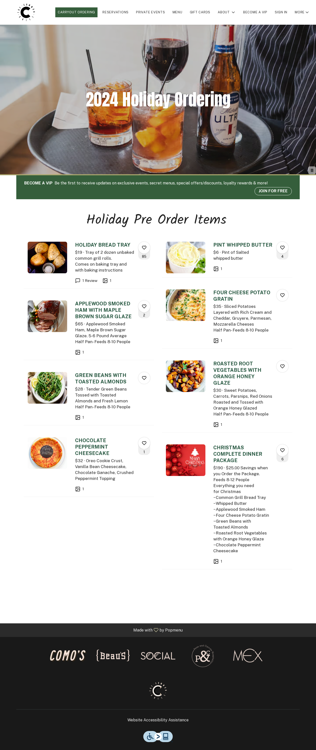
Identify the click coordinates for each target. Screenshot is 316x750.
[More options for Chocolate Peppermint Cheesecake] (144, 443)
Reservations (115, 12)
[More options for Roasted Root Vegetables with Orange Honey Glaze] (282, 366)
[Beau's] (113, 655)
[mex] (247, 655)
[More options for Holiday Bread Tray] (144, 248)
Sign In (281, 12)
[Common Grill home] (26, 12)
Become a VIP (255, 12)
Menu (177, 12)
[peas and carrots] (202, 655)
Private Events (150, 12)
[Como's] (68, 655)
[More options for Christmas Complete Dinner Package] (282, 450)
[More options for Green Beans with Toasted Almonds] (144, 378)
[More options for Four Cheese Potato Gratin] (282, 295)
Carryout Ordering (76, 12)
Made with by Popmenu (93, 630)
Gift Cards (200, 12)
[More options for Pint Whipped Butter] (282, 248)
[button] (226, 12)
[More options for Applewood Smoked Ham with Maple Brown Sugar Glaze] (144, 306)
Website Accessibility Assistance (158, 720)
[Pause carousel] (312, 170)
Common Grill (158, 691)
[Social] (158, 655)
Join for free (273, 191)
